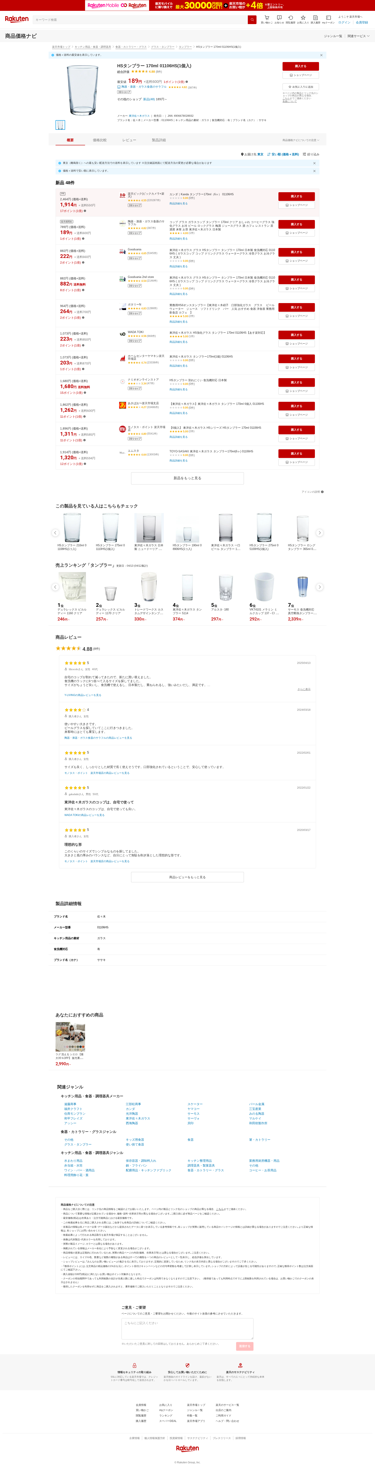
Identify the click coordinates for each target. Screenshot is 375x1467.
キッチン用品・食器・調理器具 (93, 46)
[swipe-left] (55, 532)
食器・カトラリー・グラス (131, 46)
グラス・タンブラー (162, 46)
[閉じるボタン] (322, 55)
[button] (279, 19)
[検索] (252, 19)
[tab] (70, 140)
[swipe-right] (319, 532)
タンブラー (185, 46)
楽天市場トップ (61, 46)
